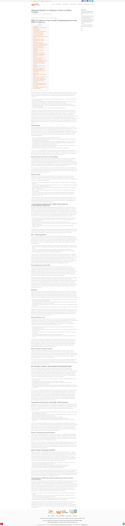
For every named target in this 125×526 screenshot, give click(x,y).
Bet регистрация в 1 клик (38, 39)
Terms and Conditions (60, 515)
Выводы (34, 37)
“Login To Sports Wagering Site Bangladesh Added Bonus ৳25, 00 (87, 13)
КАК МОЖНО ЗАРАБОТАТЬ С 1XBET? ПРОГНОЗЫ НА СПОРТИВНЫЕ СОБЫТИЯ (39, 32)
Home (53, 4)
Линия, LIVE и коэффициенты (39, 68)
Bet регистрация (36, 30)
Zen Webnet (85, 524)
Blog (49, 515)
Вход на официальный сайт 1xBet (40, 36)
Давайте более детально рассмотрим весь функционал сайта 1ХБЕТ (39, 70)
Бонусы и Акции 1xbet (37, 59)
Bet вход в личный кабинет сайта (40, 60)
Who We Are (58, 4)
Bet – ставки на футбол (38, 35)
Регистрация (35, 26)
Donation (92, 4)
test (81, 28)
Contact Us (75, 515)
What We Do (65, 4)
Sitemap (52, 515)
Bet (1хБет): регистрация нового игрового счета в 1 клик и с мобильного (39, 81)
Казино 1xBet (35, 73)
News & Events (73, 4)
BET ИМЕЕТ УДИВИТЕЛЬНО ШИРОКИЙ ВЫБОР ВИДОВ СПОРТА (39, 63)
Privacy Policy (68, 515)
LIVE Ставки (35, 85)
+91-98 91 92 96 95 (36, 1)
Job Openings (86, 4)
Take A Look (80, 4)
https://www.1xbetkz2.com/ (36, 135)
